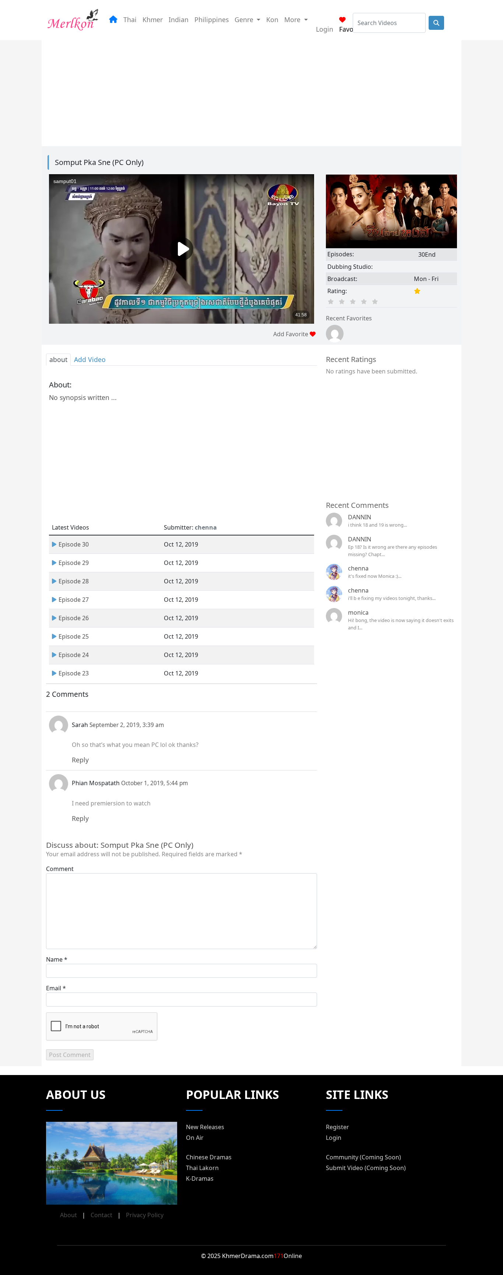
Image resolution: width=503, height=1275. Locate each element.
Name (54, 959)
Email (53, 988)
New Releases (205, 1127)
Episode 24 (74, 655)
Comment (60, 869)
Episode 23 (74, 673)
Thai (130, 19)
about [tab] (58, 359)
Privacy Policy (144, 1215)
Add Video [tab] (90, 359)
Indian (179, 19)
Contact (101, 1215)
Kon (272, 19)
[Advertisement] (251, 91)
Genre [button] (245, 19)
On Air (195, 1138)
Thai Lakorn (202, 1168)
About (68, 1215)
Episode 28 (74, 581)
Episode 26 (74, 618)
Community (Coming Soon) (363, 1157)
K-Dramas (200, 1178)
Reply (80, 759)
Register (337, 1127)
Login (324, 29)
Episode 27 (74, 600)
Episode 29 (74, 563)
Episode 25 (74, 636)
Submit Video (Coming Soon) (366, 1168)
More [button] (293, 19)
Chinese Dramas (209, 1157)
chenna (358, 568)
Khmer (153, 19)
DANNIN (359, 517)
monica (358, 612)
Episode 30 (74, 544)
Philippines (211, 19)
